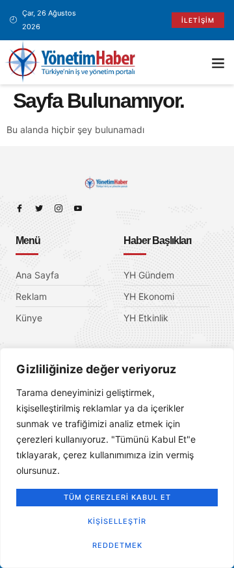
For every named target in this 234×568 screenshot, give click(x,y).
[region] (117, 458)
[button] (218, 62)
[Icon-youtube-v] (78, 208)
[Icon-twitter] (39, 208)
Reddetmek (117, 545)
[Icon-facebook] (19, 208)
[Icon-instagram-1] (58, 208)
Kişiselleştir (117, 521)
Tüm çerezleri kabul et (117, 497)
